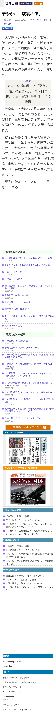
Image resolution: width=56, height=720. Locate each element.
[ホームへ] (19, 4)
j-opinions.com (9, 696)
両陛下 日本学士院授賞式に (18, 309)
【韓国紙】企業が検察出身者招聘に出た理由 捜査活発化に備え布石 (29, 355)
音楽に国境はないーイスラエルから (22, 347)
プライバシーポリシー (12, 705)
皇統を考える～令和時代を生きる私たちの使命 (27, 265)
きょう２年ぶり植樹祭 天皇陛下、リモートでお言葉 (29, 317)
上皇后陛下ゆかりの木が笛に (19, 302)
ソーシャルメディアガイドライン (17, 710)
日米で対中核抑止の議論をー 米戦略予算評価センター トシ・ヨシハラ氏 (29, 384)
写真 (39, 19)
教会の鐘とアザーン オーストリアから (24, 418)
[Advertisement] (28, 221)
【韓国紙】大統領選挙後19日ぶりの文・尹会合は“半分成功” (28, 365)
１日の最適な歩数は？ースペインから (24, 583)
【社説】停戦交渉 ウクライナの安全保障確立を (28, 392)
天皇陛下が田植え (13, 325)
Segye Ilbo (7, 666)
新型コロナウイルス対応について (17, 678)
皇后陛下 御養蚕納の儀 (16, 295)
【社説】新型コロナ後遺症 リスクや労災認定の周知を (29, 400)
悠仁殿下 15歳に (13, 279)
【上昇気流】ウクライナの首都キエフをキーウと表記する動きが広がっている (29, 374)
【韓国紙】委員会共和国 (16, 340)
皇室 (32, 19)
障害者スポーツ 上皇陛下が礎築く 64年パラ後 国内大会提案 (29, 287)
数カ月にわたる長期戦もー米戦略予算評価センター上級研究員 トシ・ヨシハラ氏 (29, 409)
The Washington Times (12, 662)
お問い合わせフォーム (12, 687)
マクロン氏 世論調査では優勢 (21, 579)
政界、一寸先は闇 (13, 272)
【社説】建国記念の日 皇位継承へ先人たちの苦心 (29, 258)
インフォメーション (11, 691)
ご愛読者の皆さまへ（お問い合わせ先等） (20, 682)
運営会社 (6, 700)
